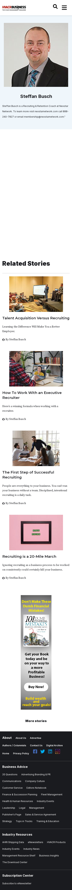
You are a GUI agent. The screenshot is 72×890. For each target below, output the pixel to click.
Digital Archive (54, 745)
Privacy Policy (21, 753)
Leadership (8, 807)
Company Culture (35, 781)
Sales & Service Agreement (40, 814)
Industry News (31, 848)
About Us (21, 738)
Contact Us (36, 745)
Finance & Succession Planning (19, 794)
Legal (22, 807)
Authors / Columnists (14, 745)
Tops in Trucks (24, 821)
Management (36, 807)
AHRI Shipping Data (13, 842)
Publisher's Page (11, 814)
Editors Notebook (36, 787)
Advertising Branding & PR (35, 774)
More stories (36, 721)
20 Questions (9, 774)
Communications (11, 781)
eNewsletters (35, 842)
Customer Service (12, 787)
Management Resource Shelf (18, 855)
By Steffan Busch (16, 339)
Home (5, 753)
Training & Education (47, 821)
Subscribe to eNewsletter (16, 883)
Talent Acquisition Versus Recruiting (36, 318)
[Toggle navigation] (64, 7)
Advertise (35, 738)
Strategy (7, 821)
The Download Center (14, 862)
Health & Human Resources (17, 801)
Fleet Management (51, 794)
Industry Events (45, 801)
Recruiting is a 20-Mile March (29, 556)
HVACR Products (56, 842)
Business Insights (49, 855)
